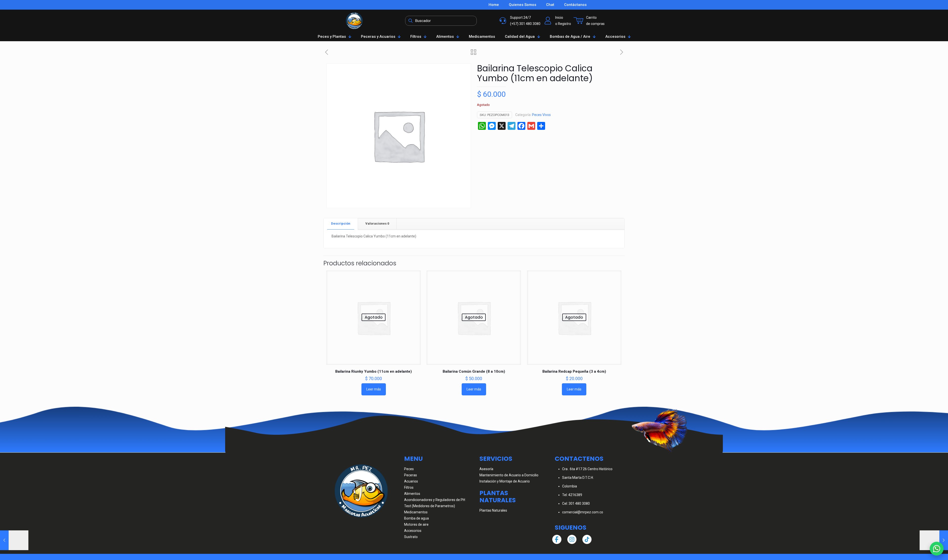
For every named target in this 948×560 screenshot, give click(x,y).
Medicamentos (416, 512)
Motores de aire (416, 524)
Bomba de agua (416, 518)
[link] (354, 20)
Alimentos (412, 494)
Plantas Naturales (493, 510)
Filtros (409, 487)
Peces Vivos (541, 115)
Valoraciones (377, 223)
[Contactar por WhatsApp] (937, 549)
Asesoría (486, 469)
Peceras (410, 475)
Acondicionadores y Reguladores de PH (434, 500)
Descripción (340, 223)
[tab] (341, 223)
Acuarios (411, 481)
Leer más (373, 389)
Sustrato (411, 537)
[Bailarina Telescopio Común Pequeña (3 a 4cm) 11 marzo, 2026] (14, 540)
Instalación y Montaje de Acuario (504, 481)
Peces (409, 469)
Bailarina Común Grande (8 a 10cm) (474, 371)
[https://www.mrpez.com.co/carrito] (578, 20)
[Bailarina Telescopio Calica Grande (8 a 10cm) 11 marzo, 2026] (934, 540)
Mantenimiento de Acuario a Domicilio (508, 475)
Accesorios (412, 531)
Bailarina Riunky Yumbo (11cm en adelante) (373, 371)
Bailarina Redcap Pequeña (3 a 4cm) (574, 371)
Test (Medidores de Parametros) (429, 506)
